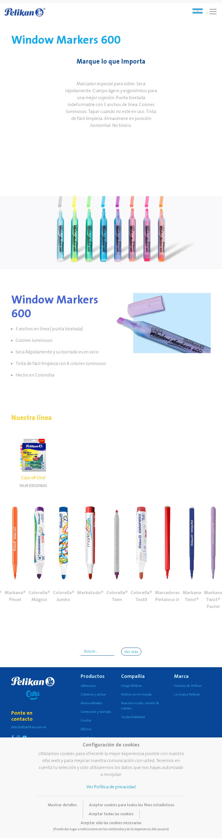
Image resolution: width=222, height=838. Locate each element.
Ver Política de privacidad (111, 786)
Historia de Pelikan (188, 686)
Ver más (131, 652)
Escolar (86, 720)
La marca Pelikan (187, 694)
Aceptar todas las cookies (111, 814)
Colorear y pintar (93, 694)
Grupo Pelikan (131, 686)
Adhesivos (88, 686)
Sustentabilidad (133, 717)
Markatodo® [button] (90, 592)
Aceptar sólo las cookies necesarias (111, 826)
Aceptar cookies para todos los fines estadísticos (131, 805)
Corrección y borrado (96, 712)
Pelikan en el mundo (136, 694)
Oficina (86, 729)
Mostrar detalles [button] (62, 805)
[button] (15, 536)
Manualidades (92, 703)
